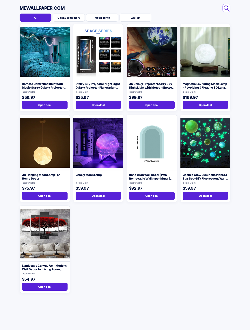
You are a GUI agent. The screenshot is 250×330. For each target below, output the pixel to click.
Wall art (135, 17)
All (35, 17)
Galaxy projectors (68, 17)
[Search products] (226, 8)
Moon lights (102, 17)
